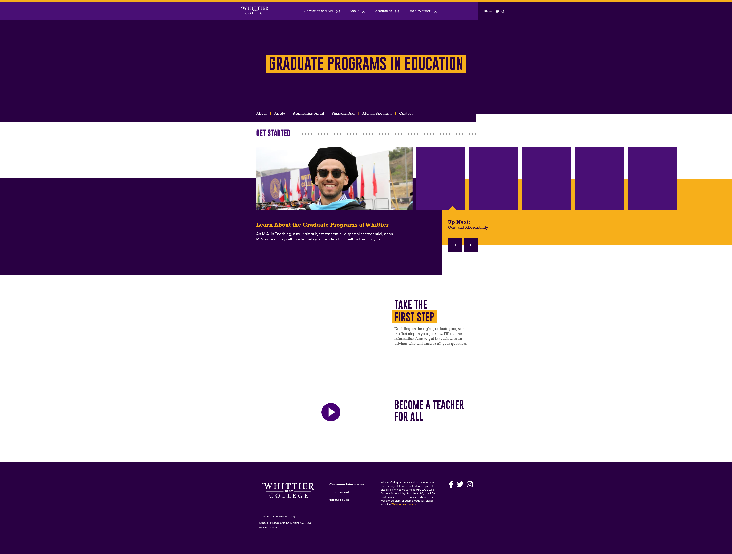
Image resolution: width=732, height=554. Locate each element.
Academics (383, 11)
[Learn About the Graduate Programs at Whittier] (334, 178)
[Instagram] (469, 484)
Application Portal (308, 114)
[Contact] (546, 178)
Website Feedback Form (405, 504)
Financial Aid (343, 114)
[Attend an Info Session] (493, 178)
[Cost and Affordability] (440, 178)
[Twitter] (460, 484)
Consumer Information (346, 484)
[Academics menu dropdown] (397, 11)
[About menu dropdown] (364, 11)
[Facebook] (451, 484)
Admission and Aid (318, 11)
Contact (406, 114)
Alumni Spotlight (377, 114)
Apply (279, 114)
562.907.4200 (268, 527)
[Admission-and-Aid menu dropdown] (338, 11)
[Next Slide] (471, 245)
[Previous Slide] (455, 245)
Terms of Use (339, 500)
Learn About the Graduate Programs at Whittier (322, 225)
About (354, 11)
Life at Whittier (419, 11)
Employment (339, 492)
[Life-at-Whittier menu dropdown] (435, 11)
